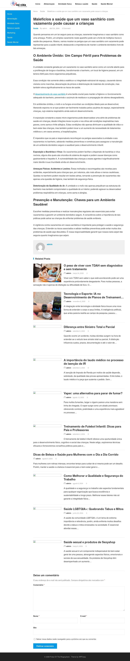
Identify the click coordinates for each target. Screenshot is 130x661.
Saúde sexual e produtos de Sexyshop (89, 542)
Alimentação (12, 18)
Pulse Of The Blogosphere (60, 657)
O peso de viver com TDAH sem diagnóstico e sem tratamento (93, 267)
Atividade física (13, 23)
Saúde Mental (12, 42)
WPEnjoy (82, 657)
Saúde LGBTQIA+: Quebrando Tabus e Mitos (93, 509)
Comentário (38, 585)
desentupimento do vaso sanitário (50, 94)
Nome (36, 616)
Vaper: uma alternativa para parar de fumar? (93, 393)
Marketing (11, 32)
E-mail (83, 616)
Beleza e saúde (13, 28)
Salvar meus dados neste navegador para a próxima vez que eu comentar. (66, 639)
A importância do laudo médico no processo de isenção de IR (94, 362)
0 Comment (66, 28)
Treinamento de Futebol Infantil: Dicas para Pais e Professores (92, 428)
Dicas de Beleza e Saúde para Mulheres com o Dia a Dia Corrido (75, 454)
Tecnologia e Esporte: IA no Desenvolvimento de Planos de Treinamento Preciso (93, 297)
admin (45, 28)
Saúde (42, 11)
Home (35, 11)
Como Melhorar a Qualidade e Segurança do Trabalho (93, 477)
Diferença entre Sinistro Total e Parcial (89, 327)
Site (35, 627)
